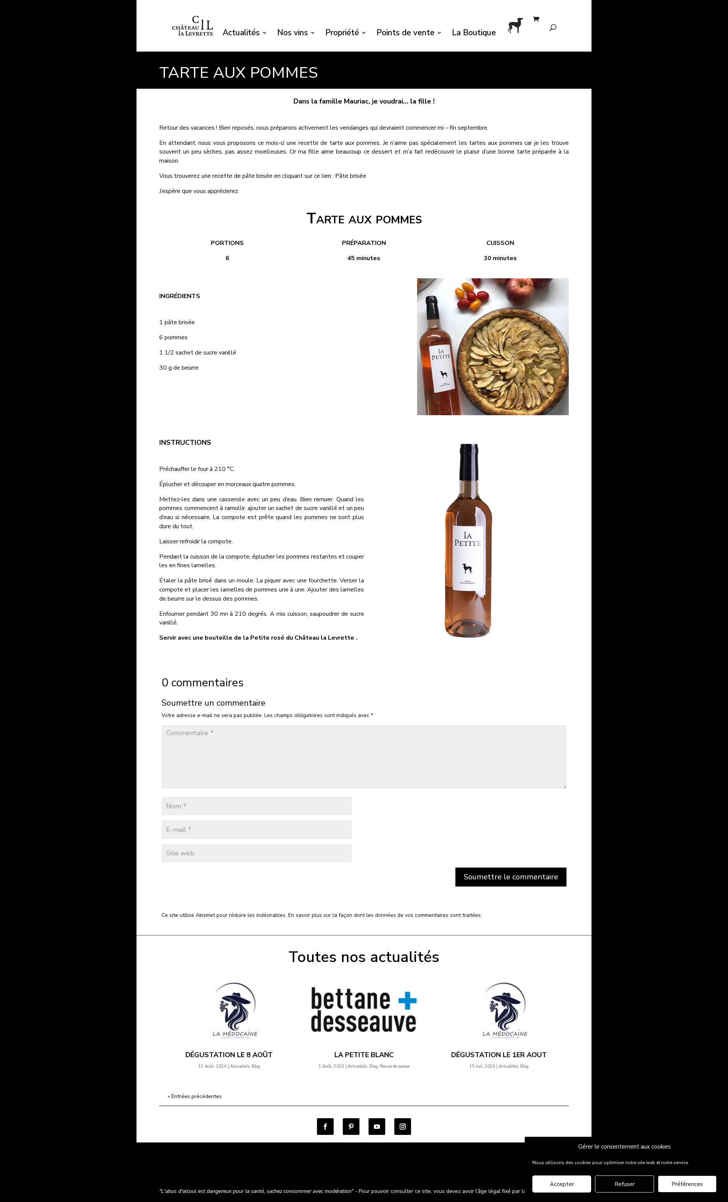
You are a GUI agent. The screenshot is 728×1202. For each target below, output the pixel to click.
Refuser (625, 1184)
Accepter (562, 1184)
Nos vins (292, 34)
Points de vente (406, 34)
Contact (383, 1171)
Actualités (241, 34)
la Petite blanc (364, 1054)
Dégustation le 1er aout (499, 1054)
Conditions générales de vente (197, 1171)
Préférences (687, 1184)
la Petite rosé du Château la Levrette (299, 638)
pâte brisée (257, 176)
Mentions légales (343, 1171)
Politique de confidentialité (278, 1171)
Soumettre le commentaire (511, 877)
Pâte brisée (350, 176)
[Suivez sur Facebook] (325, 1126)
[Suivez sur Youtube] (377, 1126)
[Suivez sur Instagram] (402, 1126)
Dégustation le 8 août (229, 1054)
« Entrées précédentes (195, 1096)
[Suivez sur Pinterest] (351, 1126)
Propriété (342, 34)
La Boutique (474, 34)
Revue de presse (395, 1066)
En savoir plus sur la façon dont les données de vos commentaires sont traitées (384, 915)
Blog (256, 1066)
